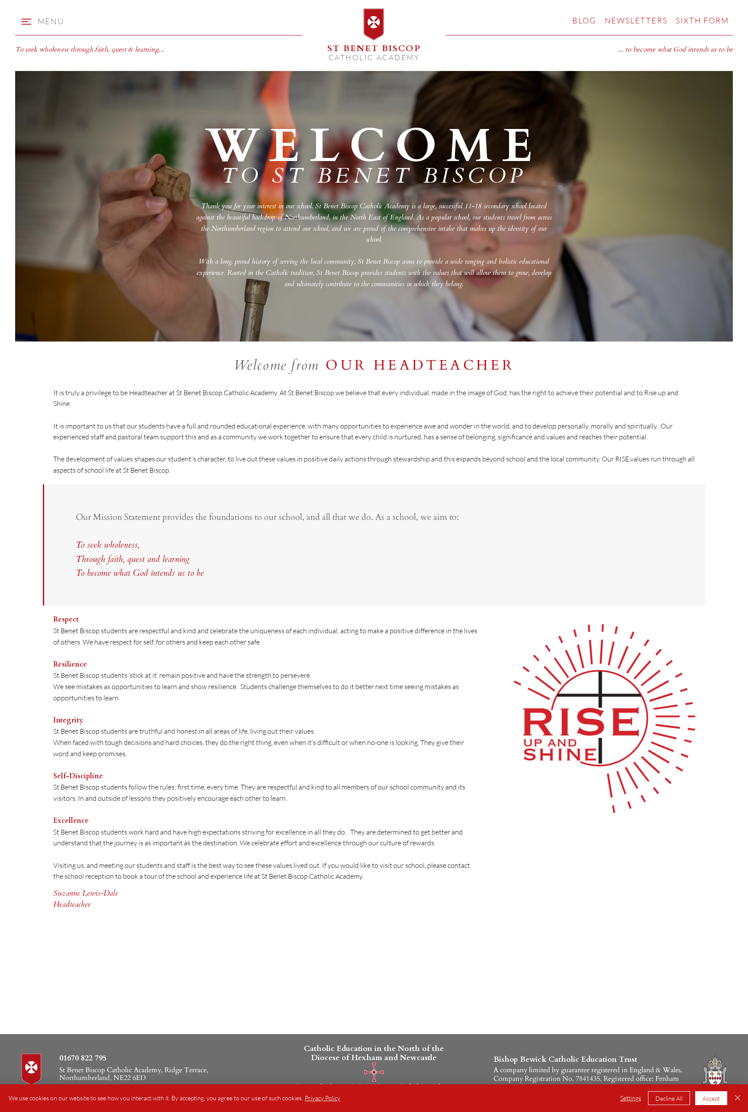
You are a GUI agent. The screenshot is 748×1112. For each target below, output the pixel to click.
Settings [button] (630, 1098)
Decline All (669, 1098)
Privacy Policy (322, 1098)
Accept (711, 1098)
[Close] (737, 1098)
